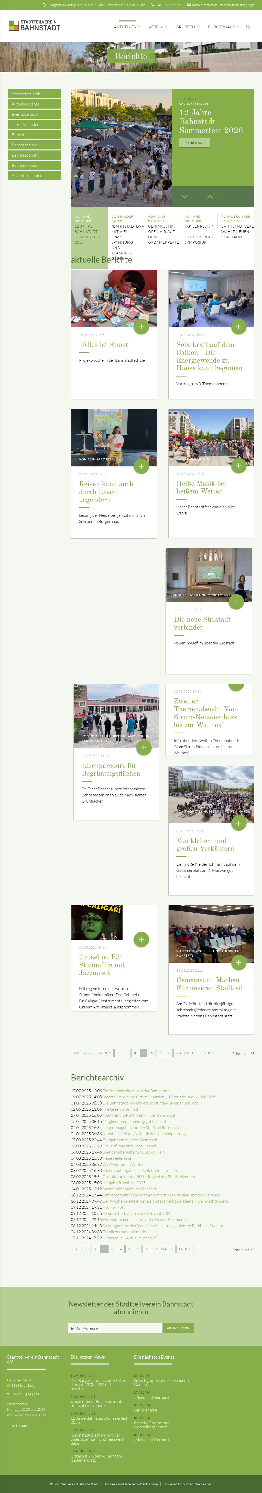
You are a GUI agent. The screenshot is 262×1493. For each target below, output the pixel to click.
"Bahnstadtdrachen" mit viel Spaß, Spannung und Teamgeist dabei (98, 1439)
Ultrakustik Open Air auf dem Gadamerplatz (96, 1458)
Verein (158, 26)
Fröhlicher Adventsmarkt (125, 1231)
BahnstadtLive (24, 144)
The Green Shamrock (121, 1109)
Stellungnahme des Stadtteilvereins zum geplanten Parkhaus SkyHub (163, 1225)
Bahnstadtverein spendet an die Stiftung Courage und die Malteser (161, 1194)
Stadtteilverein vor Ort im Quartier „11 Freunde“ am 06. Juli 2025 (159, 1096)
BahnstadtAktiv (25, 155)
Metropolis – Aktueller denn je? (130, 1237)
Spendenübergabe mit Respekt (129, 1188)
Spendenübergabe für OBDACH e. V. (134, 1152)
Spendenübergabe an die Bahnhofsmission (140, 1170)
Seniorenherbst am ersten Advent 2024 (137, 1213)
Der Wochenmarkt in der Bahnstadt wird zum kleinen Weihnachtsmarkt (165, 1201)
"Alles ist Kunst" (105, 345)
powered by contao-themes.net (188, 1484)
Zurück (103, 1053)
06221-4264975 (169, 5)
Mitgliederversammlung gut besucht (134, 1121)
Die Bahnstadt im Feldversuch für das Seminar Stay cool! (152, 1103)
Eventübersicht (25, 114)
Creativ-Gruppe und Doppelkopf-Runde (152, 1425)
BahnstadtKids (25, 165)
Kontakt (197, 5)
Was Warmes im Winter (123, 1164)
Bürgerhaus (224, 26)
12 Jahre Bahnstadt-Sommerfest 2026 (211, 122)
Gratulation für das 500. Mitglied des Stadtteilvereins (149, 1176)
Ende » (207, 1053)
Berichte (19, 134)
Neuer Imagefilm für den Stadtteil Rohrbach (141, 1127)
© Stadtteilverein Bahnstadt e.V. (74, 1484)
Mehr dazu (194, 143)
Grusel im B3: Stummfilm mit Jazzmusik (102, 965)
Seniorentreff (145, 1410)
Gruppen (188, 26)
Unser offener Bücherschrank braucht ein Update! (96, 1403)
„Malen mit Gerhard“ (152, 1397)
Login (250, 5)
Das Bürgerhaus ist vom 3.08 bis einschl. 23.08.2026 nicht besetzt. (99, 1384)
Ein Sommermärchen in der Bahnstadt (136, 1090)
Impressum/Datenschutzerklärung (225, 5)
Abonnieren (178, 1328)
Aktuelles (127, 26)
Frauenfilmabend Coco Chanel (129, 1145)
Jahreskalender (25, 124)
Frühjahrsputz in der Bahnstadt (130, 1139)
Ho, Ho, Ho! (113, 1207)
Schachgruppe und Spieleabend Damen (161, 1382)
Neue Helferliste (117, 1158)
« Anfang (82, 1053)
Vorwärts (185, 1053)
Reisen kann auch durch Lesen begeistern (106, 492)
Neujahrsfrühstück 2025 (124, 1182)
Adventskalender (27, 175)
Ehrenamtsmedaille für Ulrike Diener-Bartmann (144, 1219)
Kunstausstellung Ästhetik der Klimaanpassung (144, 1133)
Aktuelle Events (25, 104)
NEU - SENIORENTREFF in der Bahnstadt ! (140, 1115)
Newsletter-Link (26, 93)
